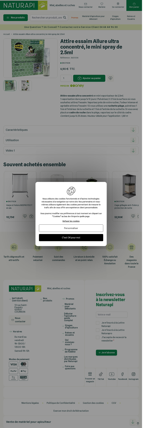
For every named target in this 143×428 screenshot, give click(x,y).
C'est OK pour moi (71, 237)
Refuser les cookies (71, 221)
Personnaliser (71, 228)
